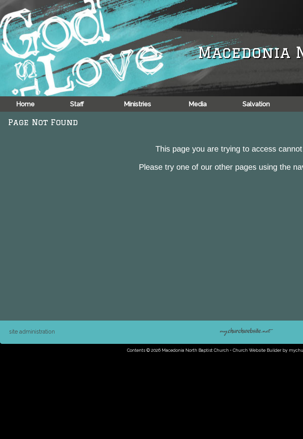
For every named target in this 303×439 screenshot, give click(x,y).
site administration (32, 331)
